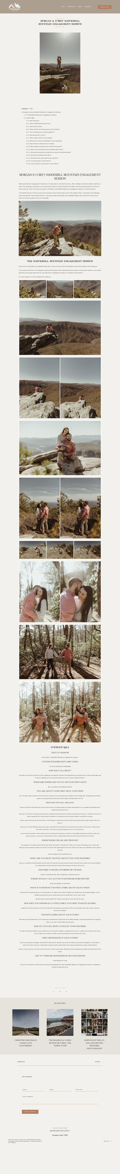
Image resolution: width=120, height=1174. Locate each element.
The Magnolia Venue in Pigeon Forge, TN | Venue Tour (60, 1029)
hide (31, 108)
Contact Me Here (62, 967)
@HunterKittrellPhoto (60, 1131)
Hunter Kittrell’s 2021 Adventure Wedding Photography (94, 1029)
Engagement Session (85, 964)
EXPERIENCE (71, 6)
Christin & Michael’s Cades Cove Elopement (25, 1029)
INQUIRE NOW (104, 7)
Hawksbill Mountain (63, 189)
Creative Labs (23, 1139)
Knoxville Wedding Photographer (22, 1141)
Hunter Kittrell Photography (50, 964)
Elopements (59, 18)
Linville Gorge (43, 198)
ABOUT (80, 6)
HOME (63, 6)
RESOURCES (88, 6)
